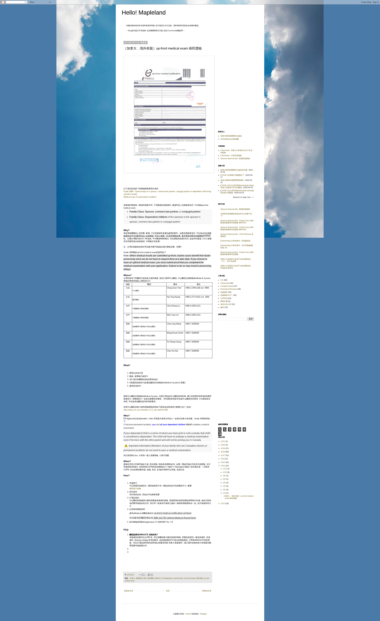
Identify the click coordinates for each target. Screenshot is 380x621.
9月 (224, 476)
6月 (224, 483)
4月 (224, 490)
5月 (224, 486)
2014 (223, 466)
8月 (224, 479)
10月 (225, 472)
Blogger (203, 614)
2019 (223, 448)
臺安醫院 (135, 300)
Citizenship (224, 283)
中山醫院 (135, 290)
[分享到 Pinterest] (151, 574)
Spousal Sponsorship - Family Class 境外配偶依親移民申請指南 (237, 253)
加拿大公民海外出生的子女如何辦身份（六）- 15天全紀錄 (235, 260)
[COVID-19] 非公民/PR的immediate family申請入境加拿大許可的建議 (237, 186)
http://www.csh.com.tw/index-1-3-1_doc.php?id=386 (146, 410)
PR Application (167, 578)
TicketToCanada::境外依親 (193, 578)
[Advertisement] (236, 81)
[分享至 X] (146, 574)
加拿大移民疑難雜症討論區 (231, 136)
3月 (224, 493)
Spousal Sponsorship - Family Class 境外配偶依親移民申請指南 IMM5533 (237, 222)
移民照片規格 (135, 488)
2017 (223, 455)
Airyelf (188, 614)
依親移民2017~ (226, 295)
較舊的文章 (206, 591)
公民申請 (224, 298)
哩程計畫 (224, 301)
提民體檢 (150, 578)
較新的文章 (128, 591)
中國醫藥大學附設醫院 (140, 308)
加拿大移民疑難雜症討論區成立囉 (233, 170)
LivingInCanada (226, 286)
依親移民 (139, 578)
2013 (223, 503)
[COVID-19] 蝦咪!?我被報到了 (232, 175)
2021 (223, 441)
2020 (223, 445)
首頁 (168, 591)
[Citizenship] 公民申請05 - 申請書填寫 (235, 241)
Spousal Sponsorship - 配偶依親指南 (235, 158)
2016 (223, 459)
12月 (225, 469)
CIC (222, 280)
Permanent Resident (228, 289)
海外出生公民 (225, 304)
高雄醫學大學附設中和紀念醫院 (143, 326)
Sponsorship (178, 578)
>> (253, 197)
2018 (223, 452)
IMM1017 (158, 578)
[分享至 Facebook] (149, 574)
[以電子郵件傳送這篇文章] (140, 574)
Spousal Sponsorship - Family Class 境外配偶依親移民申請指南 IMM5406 (237, 228)
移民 (145, 578)
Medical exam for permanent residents (140, 197)
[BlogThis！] (143, 574)
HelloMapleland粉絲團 (229, 139)
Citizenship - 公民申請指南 (231, 156)
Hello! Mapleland (144, 12)
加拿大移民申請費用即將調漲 (232, 180)
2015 (223, 462)
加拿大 (132, 578)
